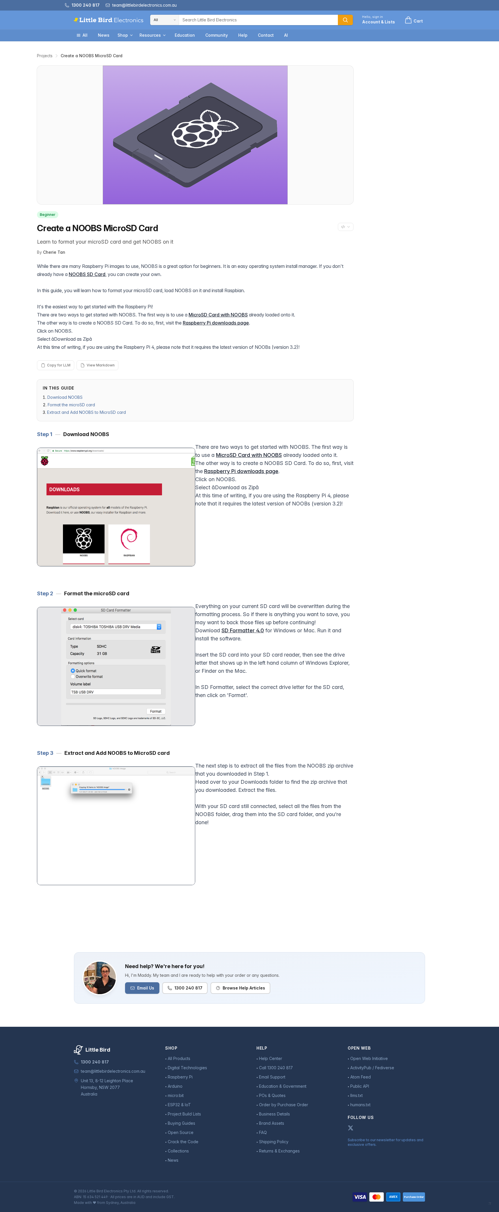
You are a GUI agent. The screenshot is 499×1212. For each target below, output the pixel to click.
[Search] (345, 20)
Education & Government (282, 1086)
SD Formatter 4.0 (242, 630)
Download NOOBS (65, 397)
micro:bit (176, 1095)
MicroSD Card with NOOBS (218, 315)
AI (286, 35)
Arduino (175, 1086)
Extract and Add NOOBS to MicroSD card (86, 412)
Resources (150, 35)
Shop (123, 35)
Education (185, 35)
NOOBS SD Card (87, 274)
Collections (178, 1150)
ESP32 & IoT (179, 1104)
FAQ (263, 1132)
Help (242, 35)
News (103, 35)
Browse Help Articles (244, 987)
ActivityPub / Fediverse (372, 1067)
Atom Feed (360, 1076)
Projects (45, 55)
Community (216, 35)
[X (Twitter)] (350, 1128)
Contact (266, 35)
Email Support (272, 1076)
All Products (179, 1058)
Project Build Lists (184, 1113)
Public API (359, 1086)
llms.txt (356, 1095)
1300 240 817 (188, 987)
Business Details (274, 1113)
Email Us (145, 987)
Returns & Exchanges (279, 1150)
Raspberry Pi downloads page (216, 323)
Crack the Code (183, 1141)
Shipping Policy (273, 1141)
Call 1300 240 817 (276, 1067)
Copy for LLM (58, 365)
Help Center (270, 1058)
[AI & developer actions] (345, 227)
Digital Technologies (187, 1067)
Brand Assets (271, 1123)
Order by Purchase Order (283, 1104)
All (85, 35)
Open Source (180, 1132)
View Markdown (101, 365)
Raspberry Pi (180, 1076)
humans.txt (360, 1104)
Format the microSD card (71, 404)
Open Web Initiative (369, 1058)
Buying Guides (181, 1123)
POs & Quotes (272, 1095)
